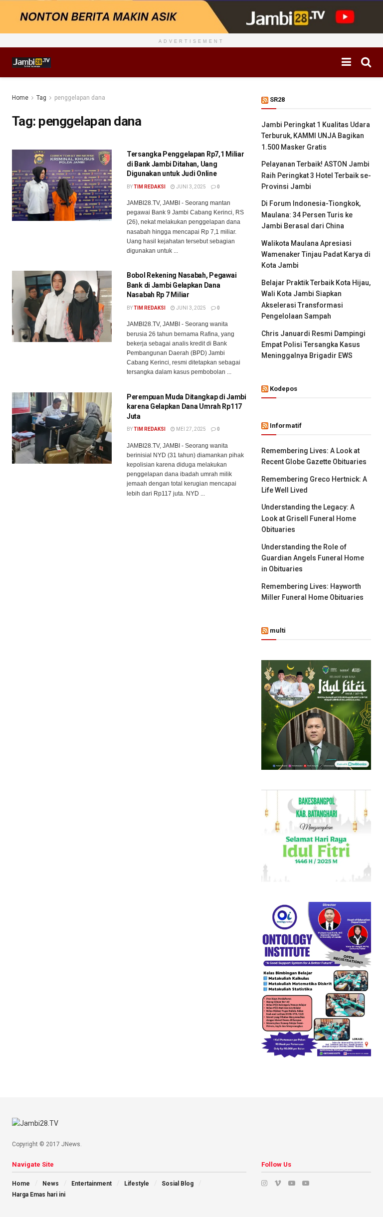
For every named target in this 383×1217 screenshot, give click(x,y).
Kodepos (283, 388)
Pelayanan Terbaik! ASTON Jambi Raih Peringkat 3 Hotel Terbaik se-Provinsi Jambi (316, 175)
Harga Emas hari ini (38, 1194)
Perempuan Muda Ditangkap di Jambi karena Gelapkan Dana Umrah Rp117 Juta (186, 406)
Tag (41, 97)
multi (278, 630)
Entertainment (91, 1183)
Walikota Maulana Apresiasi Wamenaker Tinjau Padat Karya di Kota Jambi (316, 254)
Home (20, 97)
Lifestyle (136, 1183)
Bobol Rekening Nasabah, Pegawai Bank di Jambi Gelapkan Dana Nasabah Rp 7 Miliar (181, 285)
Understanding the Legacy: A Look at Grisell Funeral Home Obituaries (308, 518)
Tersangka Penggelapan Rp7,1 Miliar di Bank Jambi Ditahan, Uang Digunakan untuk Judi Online (185, 163)
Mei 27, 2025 (190, 429)
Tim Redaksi (150, 186)
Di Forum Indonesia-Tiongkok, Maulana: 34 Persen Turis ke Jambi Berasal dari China (311, 214)
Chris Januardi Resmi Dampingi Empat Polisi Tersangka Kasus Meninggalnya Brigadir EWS (313, 345)
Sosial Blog (177, 1183)
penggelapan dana (79, 97)
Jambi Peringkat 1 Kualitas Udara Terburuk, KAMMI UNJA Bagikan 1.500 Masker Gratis (315, 136)
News (50, 1183)
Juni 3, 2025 (190, 186)
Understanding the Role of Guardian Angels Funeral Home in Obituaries (312, 558)
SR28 (277, 99)
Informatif (286, 425)
